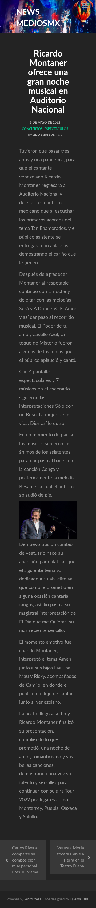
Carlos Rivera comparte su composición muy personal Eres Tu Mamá (25, 860)
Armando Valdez (47, 135)
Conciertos (32, 129)
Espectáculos (56, 129)
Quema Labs (79, 899)
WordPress (32, 899)
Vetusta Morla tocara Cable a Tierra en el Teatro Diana (70, 857)
